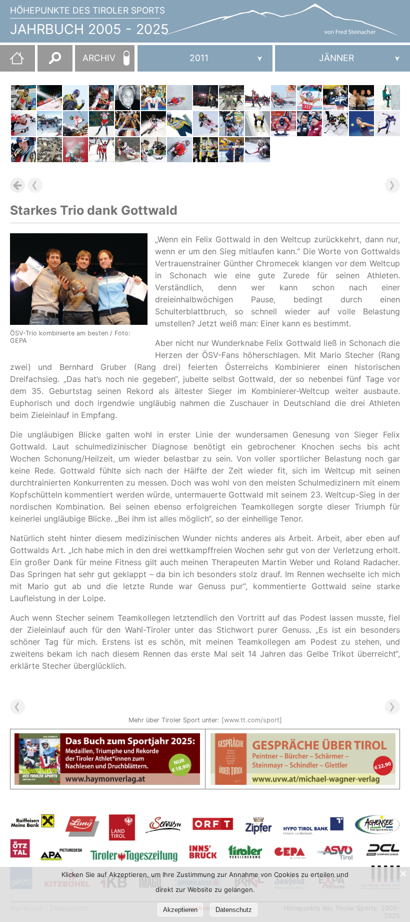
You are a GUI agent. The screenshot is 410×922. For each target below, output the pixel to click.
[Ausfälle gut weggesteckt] (231, 97)
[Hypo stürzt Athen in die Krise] (153, 97)
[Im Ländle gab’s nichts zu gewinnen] (153, 149)
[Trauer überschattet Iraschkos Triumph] (257, 123)
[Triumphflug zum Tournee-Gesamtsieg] (205, 97)
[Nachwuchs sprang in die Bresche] (231, 123)
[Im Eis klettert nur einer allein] (387, 97)
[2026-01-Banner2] (303, 739)
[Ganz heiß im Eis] (283, 123)
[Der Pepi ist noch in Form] (49, 123)
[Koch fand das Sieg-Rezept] (335, 97)
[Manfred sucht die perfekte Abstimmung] (127, 149)
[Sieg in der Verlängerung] (335, 123)
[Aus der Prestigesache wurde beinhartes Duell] (231, 149)
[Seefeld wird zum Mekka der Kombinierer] (23, 123)
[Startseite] (12, 62)
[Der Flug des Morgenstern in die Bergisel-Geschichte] (75, 97)
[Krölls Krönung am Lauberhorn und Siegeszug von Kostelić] (75, 123)
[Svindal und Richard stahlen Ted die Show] (283, 97)
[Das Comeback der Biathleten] (257, 97)
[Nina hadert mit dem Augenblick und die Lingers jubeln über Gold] (179, 149)
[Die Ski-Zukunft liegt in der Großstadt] (49, 97)
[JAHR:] (205, 58)
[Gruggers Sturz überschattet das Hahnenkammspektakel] (49, 149)
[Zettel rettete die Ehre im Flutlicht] (153, 123)
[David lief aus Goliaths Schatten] (101, 149)
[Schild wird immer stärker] (101, 97)
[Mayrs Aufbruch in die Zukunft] (361, 123)
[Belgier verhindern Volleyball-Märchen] (127, 123)
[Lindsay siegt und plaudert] (309, 97)
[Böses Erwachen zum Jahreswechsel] (23, 97)
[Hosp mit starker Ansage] (205, 123)
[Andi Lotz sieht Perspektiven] (309, 123)
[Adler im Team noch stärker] (205, 149)
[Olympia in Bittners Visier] (387, 123)
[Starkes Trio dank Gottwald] (361, 97)
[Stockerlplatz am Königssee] (179, 97)
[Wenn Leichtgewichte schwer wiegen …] (75, 149)
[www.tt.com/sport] (252, 720)
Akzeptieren (180, 909)
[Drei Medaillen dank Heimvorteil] (257, 149)
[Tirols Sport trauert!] (127, 97)
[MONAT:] (342, 58)
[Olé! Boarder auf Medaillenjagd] (23, 149)
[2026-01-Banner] (107, 739)
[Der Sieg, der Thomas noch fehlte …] (179, 123)
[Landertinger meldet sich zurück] (101, 123)
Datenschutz (234, 909)
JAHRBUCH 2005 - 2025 (89, 29)
